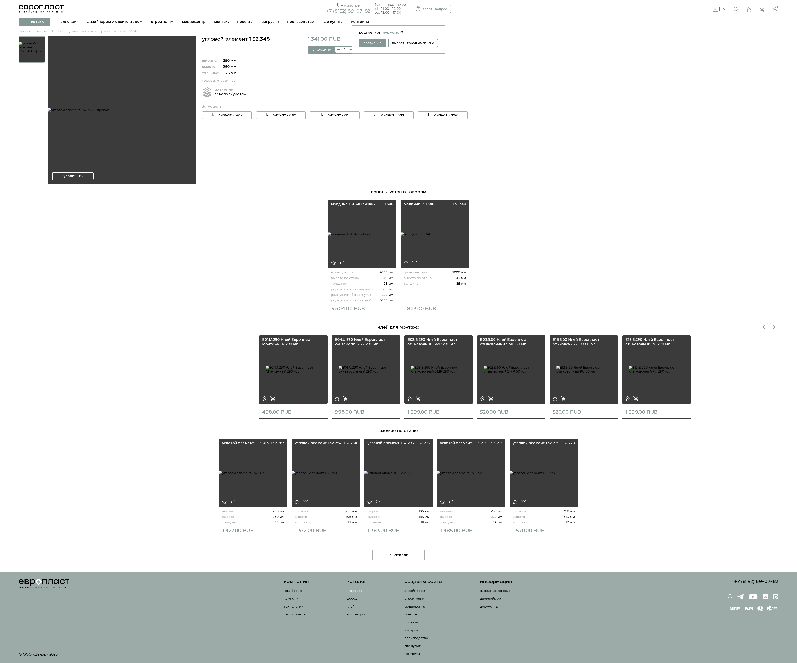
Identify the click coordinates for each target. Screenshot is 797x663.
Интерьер (355, 590)
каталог (38, 22)
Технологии (293, 606)
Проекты (411, 622)
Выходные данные (495, 590)
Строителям (414, 598)
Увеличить (73, 176)
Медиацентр (194, 22)
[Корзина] (761, 9)
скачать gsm (285, 115)
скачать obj (339, 115)
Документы (489, 606)
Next (774, 326)
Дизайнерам (414, 590)
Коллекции (356, 614)
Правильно (372, 43)
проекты (245, 22)
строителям (162, 22)
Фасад (352, 598)
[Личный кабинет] (775, 9)
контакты (360, 22)
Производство (416, 638)
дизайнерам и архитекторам (114, 22)
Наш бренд (293, 590)
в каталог (398, 555)
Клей (351, 606)
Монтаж (410, 614)
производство (300, 22)
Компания (292, 598)
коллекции (68, 22)
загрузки (270, 22)
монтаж (221, 22)
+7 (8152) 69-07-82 (348, 11)
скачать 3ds (392, 115)
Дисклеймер (490, 598)
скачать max (230, 115)
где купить (332, 22)
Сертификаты (295, 614)
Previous (763, 327)
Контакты (412, 654)
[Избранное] (749, 9)
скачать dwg (446, 115)
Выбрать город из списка (413, 43)
